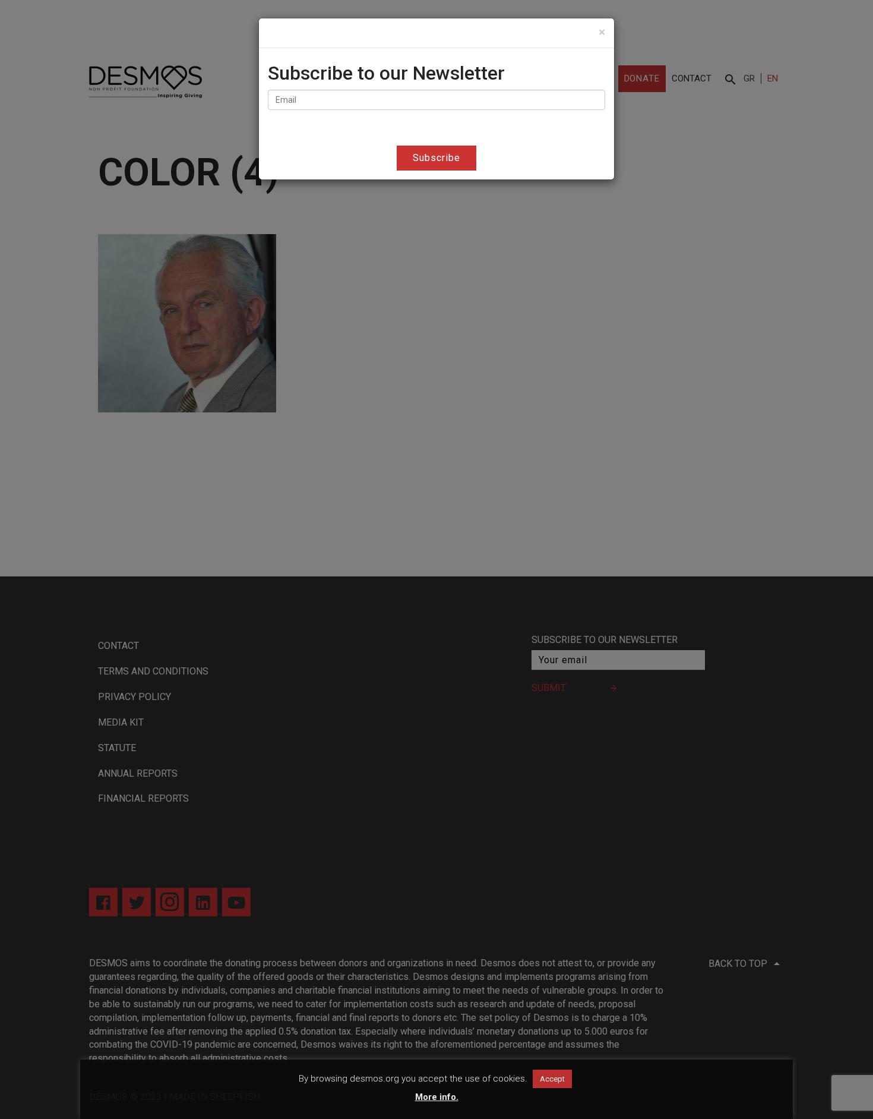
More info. (436, 1097)
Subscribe (436, 157)
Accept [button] (552, 1078)
